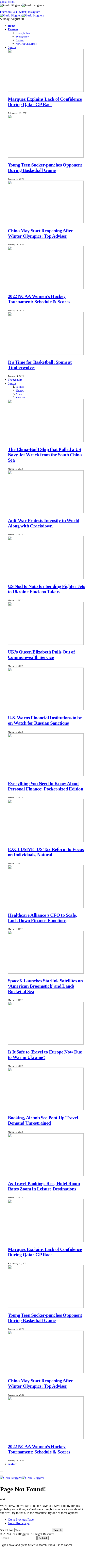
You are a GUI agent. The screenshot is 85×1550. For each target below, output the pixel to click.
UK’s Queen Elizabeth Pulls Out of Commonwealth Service (41, 654)
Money (20, 390)
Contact (20, 40)
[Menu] (1, 1471)
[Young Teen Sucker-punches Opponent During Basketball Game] (46, 156)
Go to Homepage (18, 1523)
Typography (22, 36)
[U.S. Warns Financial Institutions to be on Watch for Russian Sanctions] (46, 709)
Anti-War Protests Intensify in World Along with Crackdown (43, 523)
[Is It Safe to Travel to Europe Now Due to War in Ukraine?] (46, 1043)
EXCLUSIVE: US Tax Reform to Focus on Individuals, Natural (46, 852)
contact (12, 1464)
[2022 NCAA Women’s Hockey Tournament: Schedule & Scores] (46, 288)
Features (13, 29)
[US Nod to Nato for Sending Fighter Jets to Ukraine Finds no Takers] (46, 578)
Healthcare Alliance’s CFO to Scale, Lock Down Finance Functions (42, 918)
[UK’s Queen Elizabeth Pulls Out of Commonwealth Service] (46, 643)
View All (20, 397)
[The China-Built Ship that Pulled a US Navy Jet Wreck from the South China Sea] (46, 441)
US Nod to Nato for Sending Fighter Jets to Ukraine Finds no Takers (46, 589)
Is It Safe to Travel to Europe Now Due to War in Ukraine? (45, 1054)
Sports (12, 47)
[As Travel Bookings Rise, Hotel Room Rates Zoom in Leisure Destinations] (46, 1175)
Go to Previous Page (21, 1519)
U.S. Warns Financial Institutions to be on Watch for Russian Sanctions (45, 720)
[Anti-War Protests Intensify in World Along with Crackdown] (46, 512)
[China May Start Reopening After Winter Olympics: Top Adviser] (46, 222)
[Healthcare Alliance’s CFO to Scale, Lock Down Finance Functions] (46, 906)
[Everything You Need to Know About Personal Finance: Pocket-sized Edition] (46, 775)
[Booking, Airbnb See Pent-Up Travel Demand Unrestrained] (46, 1109)
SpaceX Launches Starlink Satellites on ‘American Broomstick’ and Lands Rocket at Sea (45, 986)
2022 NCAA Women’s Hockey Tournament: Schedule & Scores (39, 299)
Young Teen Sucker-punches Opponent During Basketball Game (45, 167)
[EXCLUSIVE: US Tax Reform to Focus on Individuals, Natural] (46, 841)
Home (11, 25)
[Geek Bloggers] (22, 15)
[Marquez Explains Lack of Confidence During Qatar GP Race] (46, 90)
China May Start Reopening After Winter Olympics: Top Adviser (40, 233)
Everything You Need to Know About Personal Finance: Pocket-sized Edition (45, 786)
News (19, 393)
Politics (20, 386)
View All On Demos (26, 43)
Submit (43, 1538)
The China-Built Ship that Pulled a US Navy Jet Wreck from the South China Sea (45, 455)
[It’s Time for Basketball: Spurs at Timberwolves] (46, 353)
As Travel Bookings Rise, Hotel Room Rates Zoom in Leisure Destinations (44, 1186)
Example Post (23, 33)
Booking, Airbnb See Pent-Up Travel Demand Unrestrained (43, 1120)
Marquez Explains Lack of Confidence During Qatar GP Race (45, 102)
